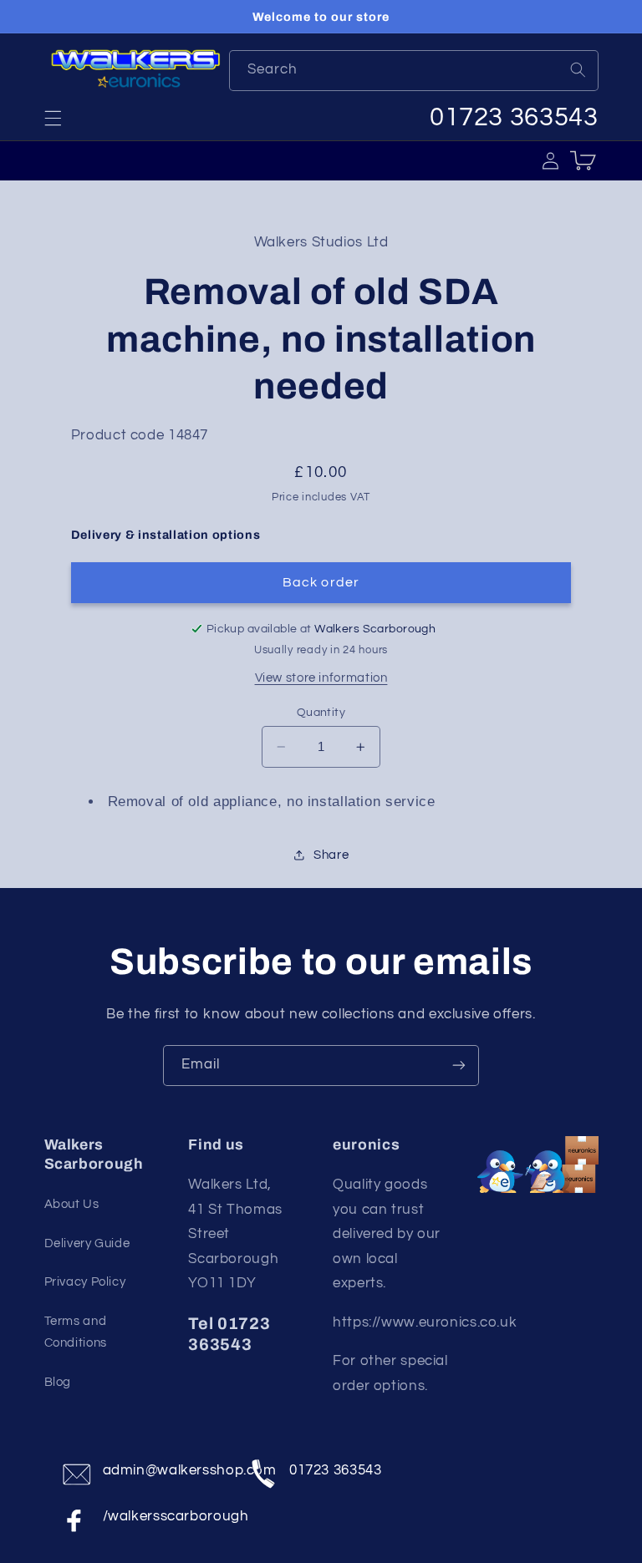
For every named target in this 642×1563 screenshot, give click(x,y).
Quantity (321, 712)
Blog (58, 1382)
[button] (52, 118)
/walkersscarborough (165, 1516)
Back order (321, 582)
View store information (321, 678)
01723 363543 (335, 1470)
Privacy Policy (85, 1282)
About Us (71, 1204)
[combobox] (414, 70)
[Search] (577, 70)
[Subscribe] (459, 1065)
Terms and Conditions (75, 1332)
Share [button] (331, 855)
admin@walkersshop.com (165, 1470)
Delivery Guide (87, 1243)
